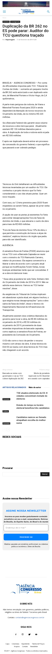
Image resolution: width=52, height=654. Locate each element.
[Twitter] (29, 634)
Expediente (26, 644)
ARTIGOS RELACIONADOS (14, 387)
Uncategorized (15, 22)
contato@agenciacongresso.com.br (29, 617)
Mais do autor (35, 387)
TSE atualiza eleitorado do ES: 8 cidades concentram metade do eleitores (31, 396)
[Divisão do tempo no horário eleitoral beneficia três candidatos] (9, 408)
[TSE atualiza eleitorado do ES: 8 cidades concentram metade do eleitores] (9, 396)
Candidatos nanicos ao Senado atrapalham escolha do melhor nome (31, 420)
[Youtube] (36, 634)
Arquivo (17, 646)
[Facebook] (15, 634)
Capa (7, 644)
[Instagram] (22, 634)
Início (4, 18)
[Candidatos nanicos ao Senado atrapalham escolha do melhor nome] (9, 420)
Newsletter (34, 646)
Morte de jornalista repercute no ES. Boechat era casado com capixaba (38, 376)
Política (5, 411)
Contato (25, 646)
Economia (6, 22)
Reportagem (10, 40)
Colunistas (15, 644)
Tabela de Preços (38, 644)
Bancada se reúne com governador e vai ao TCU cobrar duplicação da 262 (13, 376)
